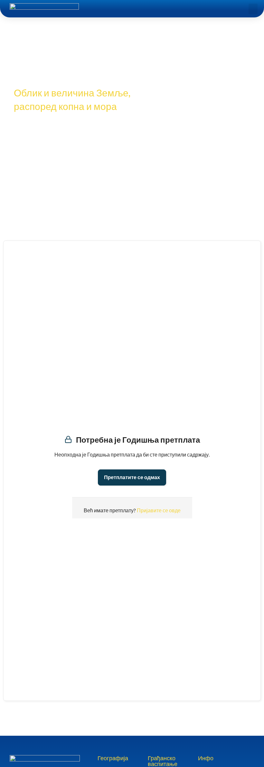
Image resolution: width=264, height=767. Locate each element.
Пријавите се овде (159, 510)
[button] (253, 9)
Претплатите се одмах (132, 477)
